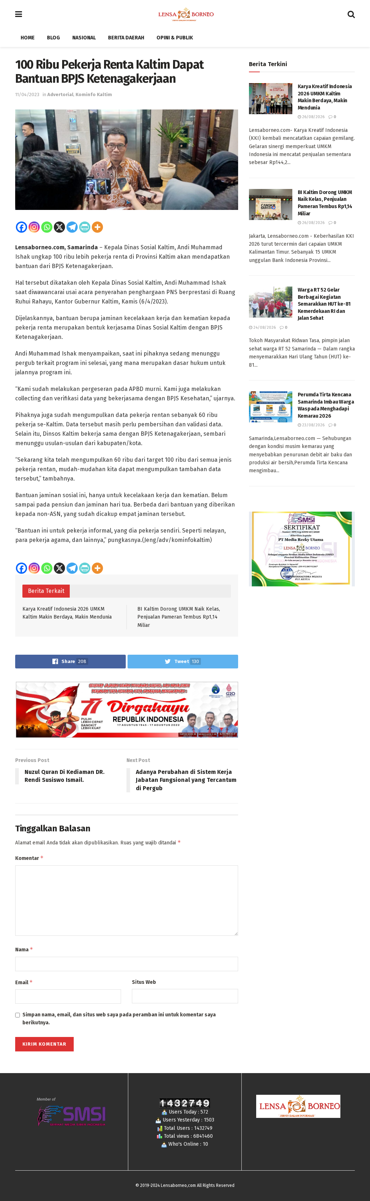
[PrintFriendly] (84, 227)
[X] (59, 227)
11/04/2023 (27, 94)
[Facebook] (21, 227)
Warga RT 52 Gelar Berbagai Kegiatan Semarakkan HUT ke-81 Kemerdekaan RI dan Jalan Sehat (324, 304)
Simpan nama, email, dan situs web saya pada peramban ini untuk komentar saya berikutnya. (119, 1019)
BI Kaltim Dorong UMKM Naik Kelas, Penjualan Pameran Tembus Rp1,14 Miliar (178, 617)
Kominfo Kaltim (94, 94)
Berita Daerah (126, 38)
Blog (53, 38)
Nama (24, 949)
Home (28, 38)
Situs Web (144, 982)
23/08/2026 (312, 425)
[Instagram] (34, 227)
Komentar (29, 858)
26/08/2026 (312, 117)
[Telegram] (72, 227)
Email (24, 982)
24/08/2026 (264, 327)
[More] (97, 227)
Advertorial (60, 94)
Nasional (84, 38)
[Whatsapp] (46, 227)
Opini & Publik (174, 38)
